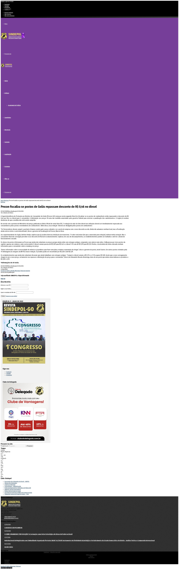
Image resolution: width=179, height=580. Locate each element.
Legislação (7, 154)
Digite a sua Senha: (6, 289)
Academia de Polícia (14, 105)
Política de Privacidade (91, 555)
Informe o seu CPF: (6, 285)
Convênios (7, 117)
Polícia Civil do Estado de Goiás (12, 491)
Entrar (3, 296)
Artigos (6, 93)
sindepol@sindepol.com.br (11, 518)
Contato (7, 142)
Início (6, 81)
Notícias (6, 200)
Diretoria (7, 130)
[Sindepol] (13, 40)
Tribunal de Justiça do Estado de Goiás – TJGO (16, 494)
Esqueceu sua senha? (11, 296)
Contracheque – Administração (12, 486)
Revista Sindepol (8, 12)
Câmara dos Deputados (10, 483)
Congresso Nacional (9, 485)
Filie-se (6, 179)
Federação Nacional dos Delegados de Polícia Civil (17, 488)
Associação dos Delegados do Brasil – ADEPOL (16, 481)
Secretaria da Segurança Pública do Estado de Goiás (18, 492)
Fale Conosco (7, 14)
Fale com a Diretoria (9, 15)
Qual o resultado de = (8, 292)
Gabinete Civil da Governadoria (12, 489)
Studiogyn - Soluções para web (52, 552)
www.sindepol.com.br (10, 516)
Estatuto (7, 166)
